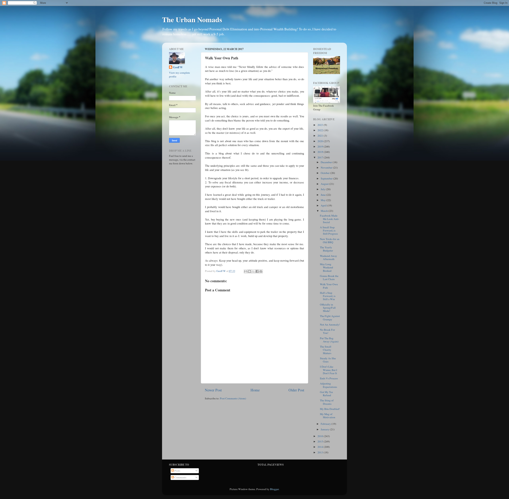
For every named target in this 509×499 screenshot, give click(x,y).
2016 (321, 436)
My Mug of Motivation (327, 415)
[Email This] (246, 271)
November (327, 167)
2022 (321, 130)
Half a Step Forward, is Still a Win (327, 296)
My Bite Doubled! (330, 409)
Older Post (296, 389)
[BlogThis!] (250, 271)
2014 (321, 447)
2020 (321, 141)
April (324, 205)
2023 (321, 125)
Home (255, 389)
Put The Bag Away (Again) (329, 339)
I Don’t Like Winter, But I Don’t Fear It (328, 370)
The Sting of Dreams (327, 402)
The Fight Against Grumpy (330, 317)
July (323, 189)
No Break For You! (327, 331)
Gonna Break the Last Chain (329, 277)
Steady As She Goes (328, 359)
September (327, 178)
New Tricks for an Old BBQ (329, 240)
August (325, 184)
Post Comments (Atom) (233, 398)
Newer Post (213, 389)
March (324, 211)
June (323, 195)
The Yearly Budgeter (326, 249)
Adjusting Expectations (328, 385)
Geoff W (178, 67)
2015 (321, 441)
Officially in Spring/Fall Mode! (328, 308)
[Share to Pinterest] (261, 271)
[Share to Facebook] (257, 271)
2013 (321, 452)
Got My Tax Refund (326, 393)
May (323, 200)
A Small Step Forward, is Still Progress (329, 230)
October (325, 173)
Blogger (274, 489)
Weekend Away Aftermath (328, 257)
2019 (321, 146)
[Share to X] (253, 271)
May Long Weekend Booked (326, 267)
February (326, 424)
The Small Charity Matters (325, 350)
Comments (180, 477)
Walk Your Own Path (329, 285)
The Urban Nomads (192, 19)
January (325, 429)
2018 (321, 152)
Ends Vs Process (329, 378)
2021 (321, 135)
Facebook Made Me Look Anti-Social (329, 219)
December (327, 162)
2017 (321, 157)
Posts (177, 470)
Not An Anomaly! (330, 324)
